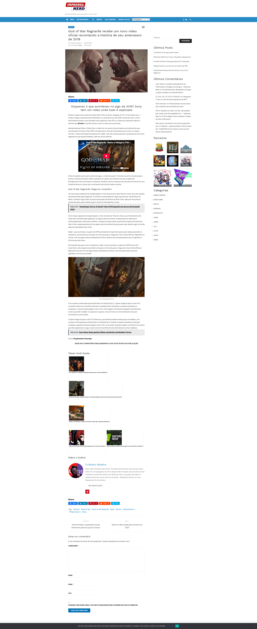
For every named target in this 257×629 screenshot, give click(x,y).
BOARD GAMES (158, 200)
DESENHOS (157, 209)
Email (70, 584)
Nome (70, 575)
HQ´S (155, 226)
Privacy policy (170, 626)
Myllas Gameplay (163, 185)
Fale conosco (110, 19)
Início (72, 19)
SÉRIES (156, 240)
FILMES (156, 217)
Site (70, 593)
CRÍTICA (156, 204)
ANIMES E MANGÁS (159, 195)
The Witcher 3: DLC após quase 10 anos (166, 52)
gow (112, 509)
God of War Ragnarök (101, 509)
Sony (85, 512)
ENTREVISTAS (158, 213)
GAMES (71, 27)
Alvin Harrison (161, 104)
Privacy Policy (124, 19)
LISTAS (156, 231)
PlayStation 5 (75, 512)
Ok (177, 626)
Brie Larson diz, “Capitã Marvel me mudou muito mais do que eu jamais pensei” (174, 129)
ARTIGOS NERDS (82, 19)
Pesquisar (157, 37)
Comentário (73, 546)
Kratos (81, 123)
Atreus (77, 509)
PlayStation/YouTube (82, 339)
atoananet (159, 165)
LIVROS (156, 235)
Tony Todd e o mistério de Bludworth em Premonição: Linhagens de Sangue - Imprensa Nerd (173, 87)
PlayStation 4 (129, 509)
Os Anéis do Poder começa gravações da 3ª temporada (171, 61)
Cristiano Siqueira (76, 43)
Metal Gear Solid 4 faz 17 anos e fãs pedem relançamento (172, 57)
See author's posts (95, 486)
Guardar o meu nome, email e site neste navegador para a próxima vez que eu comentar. (103, 605)
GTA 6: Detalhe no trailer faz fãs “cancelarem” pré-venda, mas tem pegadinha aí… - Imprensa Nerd (173, 113)
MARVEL (99, 19)
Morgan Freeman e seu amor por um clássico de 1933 (171, 66)
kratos (119, 509)
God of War (86, 509)
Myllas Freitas (172, 165)
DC (93, 19)
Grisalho (182, 185)
